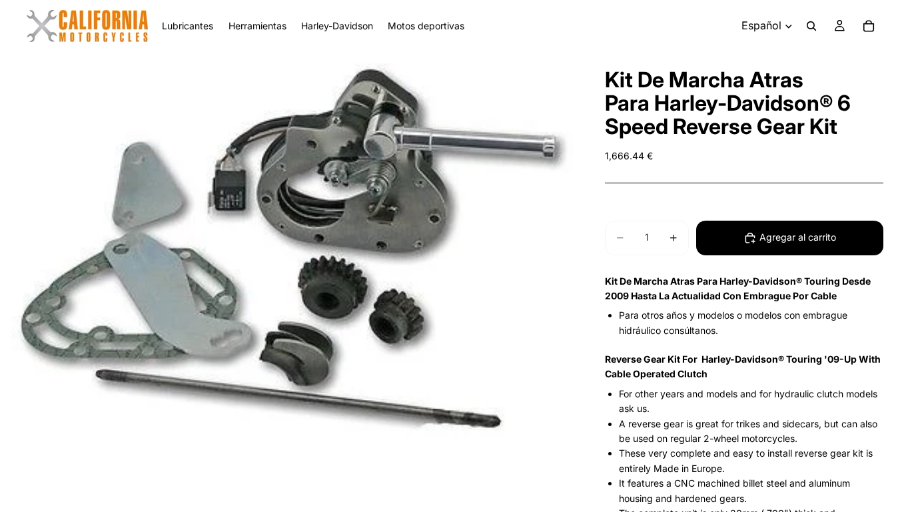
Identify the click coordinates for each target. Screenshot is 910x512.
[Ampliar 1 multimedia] (286, 247)
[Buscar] (811, 26)
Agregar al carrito (797, 237)
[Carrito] (868, 26)
